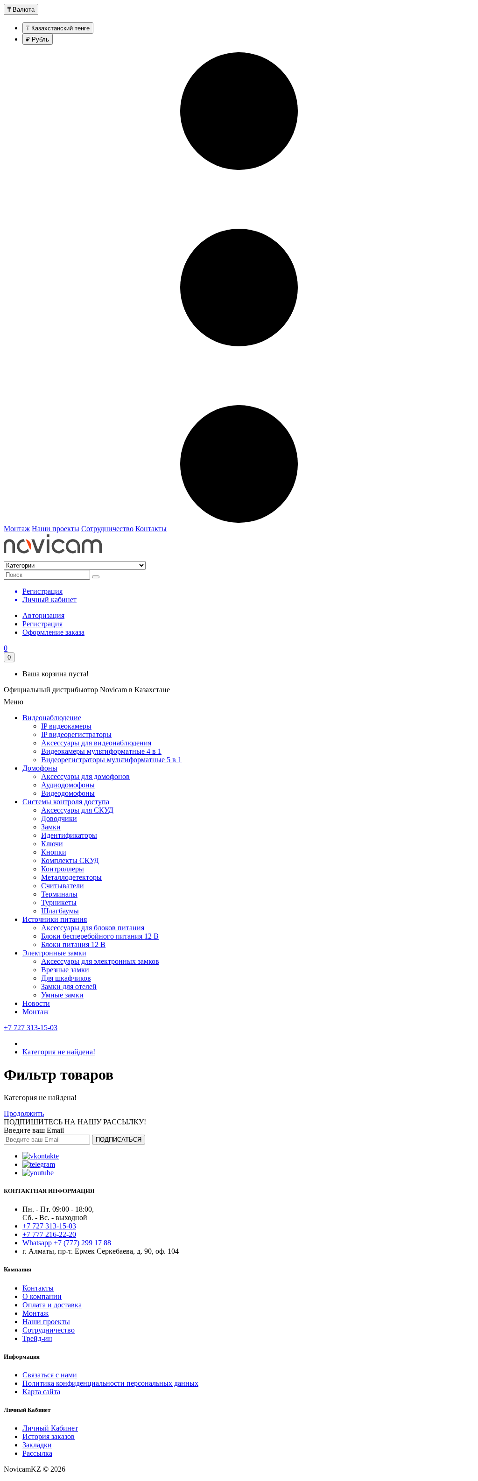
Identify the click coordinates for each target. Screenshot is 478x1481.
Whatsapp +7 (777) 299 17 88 (66, 1243)
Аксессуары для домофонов (85, 776)
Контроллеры (62, 869)
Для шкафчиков (66, 978)
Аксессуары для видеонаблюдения (96, 743)
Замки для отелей (69, 986)
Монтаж (17, 529)
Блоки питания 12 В (73, 944)
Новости (36, 1003)
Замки (51, 827)
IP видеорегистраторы (76, 734)
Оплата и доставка (52, 1305)
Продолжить (24, 1113)
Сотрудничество (107, 529)
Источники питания (54, 919)
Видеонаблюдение (51, 718)
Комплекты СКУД (70, 860)
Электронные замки (54, 953)
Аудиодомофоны (68, 785)
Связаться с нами (49, 1375)
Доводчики (59, 818)
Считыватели (62, 886)
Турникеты (59, 902)
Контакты (151, 529)
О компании (42, 1296)
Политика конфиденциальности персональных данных (110, 1383)
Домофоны (39, 768)
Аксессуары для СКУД (77, 810)
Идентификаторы (69, 835)
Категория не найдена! (58, 1052)
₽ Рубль (37, 39)
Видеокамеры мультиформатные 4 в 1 (101, 751)
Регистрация (42, 624)
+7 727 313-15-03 (30, 1028)
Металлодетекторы (71, 877)
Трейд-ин (37, 1338)
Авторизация (43, 615)
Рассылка (37, 1453)
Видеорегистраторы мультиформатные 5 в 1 (111, 760)
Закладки (37, 1445)
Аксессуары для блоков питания (92, 928)
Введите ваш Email (34, 1130)
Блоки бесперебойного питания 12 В (100, 936)
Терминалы (59, 894)
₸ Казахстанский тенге (58, 28)
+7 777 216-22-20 (49, 1234)
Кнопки (53, 852)
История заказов (48, 1436)
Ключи (52, 844)
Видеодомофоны (68, 793)
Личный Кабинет (50, 1428)
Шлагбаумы (60, 911)
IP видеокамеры (66, 726)
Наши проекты (55, 529)
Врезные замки (65, 970)
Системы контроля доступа (65, 802)
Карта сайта (41, 1392)
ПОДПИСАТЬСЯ (118, 1139)
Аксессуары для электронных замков (100, 961)
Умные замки (62, 995)
